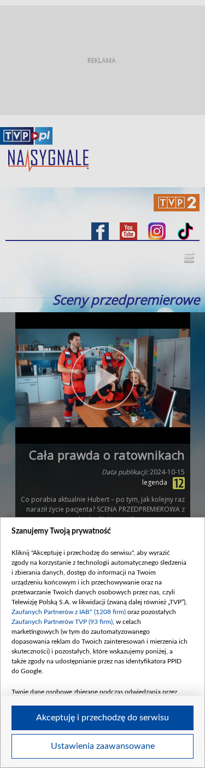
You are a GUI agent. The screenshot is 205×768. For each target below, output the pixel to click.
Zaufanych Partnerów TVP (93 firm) (62, 621)
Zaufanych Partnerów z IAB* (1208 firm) (68, 612)
